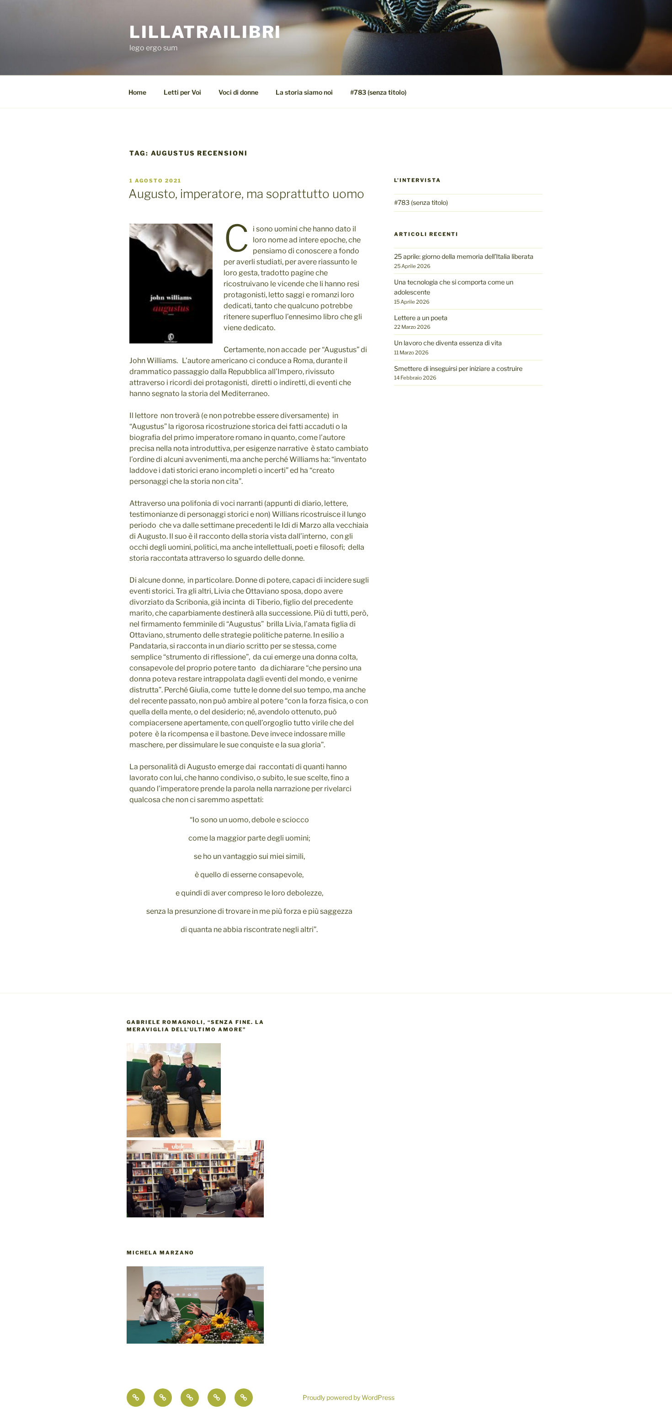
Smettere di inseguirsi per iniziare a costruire (458, 368)
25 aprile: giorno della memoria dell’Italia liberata (463, 256)
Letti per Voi (182, 92)
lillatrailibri (205, 32)
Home (137, 92)
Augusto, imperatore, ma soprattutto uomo (246, 194)
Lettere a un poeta (421, 318)
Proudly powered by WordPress (349, 1397)
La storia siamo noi (304, 92)
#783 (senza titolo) (378, 92)
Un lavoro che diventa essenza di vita (448, 343)
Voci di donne (238, 92)
